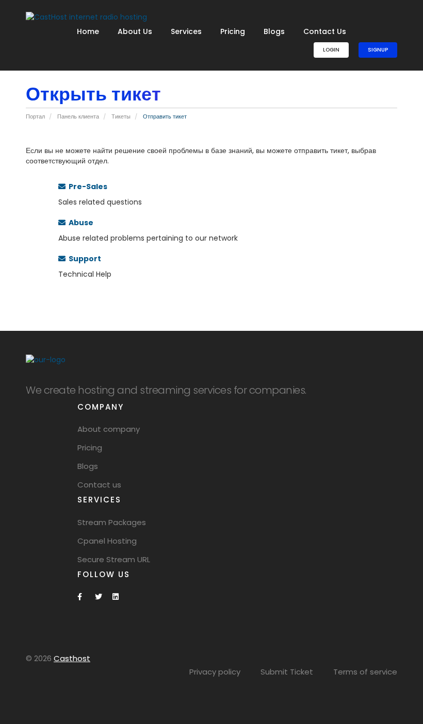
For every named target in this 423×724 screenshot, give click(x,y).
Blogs (274, 31)
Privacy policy (214, 671)
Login (331, 50)
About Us (135, 31)
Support (83, 259)
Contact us (99, 484)
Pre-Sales (86, 186)
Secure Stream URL (113, 559)
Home (88, 31)
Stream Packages (111, 522)
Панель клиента (78, 116)
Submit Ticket (287, 671)
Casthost (72, 658)
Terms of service (365, 671)
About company (108, 429)
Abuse (79, 222)
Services (186, 31)
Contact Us (324, 31)
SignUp (378, 50)
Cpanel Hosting (107, 540)
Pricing (232, 31)
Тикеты (121, 116)
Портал (35, 116)
